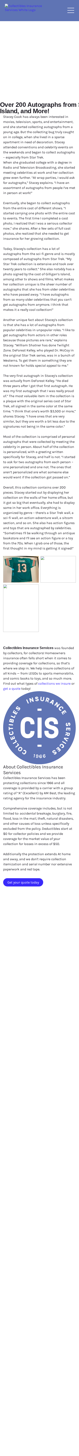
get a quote (11, 689)
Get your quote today (23, 882)
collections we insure (54, 683)
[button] (70, 10)
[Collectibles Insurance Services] (24, 10)
